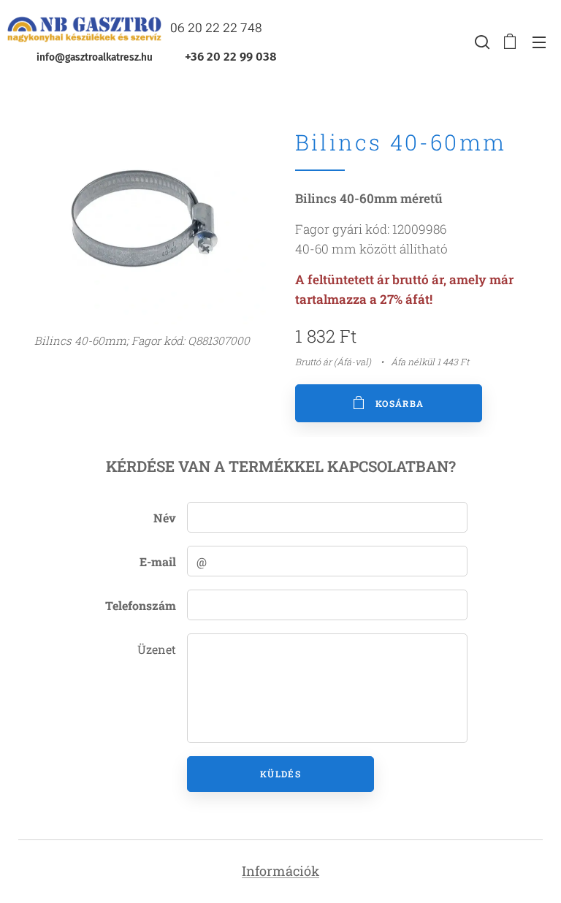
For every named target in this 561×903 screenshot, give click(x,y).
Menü (539, 41)
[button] (480, 41)
